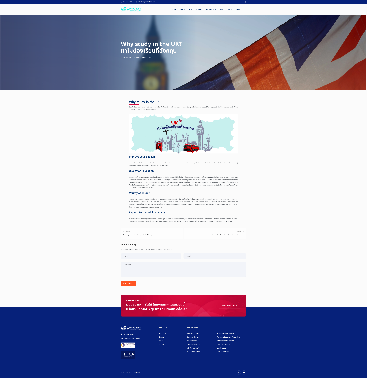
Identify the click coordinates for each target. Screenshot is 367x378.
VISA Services (192, 341)
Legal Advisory (222, 348)
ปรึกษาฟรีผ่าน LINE (229, 305)
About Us (199, 9)
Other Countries (223, 352)
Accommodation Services (226, 333)
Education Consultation (225, 341)
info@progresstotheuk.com (146, 2)
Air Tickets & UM (193, 348)
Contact (238, 9)
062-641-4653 (127, 2)
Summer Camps (185, 9)
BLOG (230, 9)
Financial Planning (223, 344)
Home (174, 9)
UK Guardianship (193, 352)
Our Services (210, 9)
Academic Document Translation (228, 337)
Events (222, 9)
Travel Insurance (193, 344)
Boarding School (193, 333)
